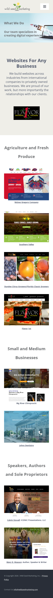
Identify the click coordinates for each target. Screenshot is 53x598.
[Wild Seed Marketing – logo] (17, 3)
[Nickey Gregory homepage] (26, 168)
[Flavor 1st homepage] (26, 295)
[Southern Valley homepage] (26, 210)
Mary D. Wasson (14, 562)
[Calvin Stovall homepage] (26, 486)
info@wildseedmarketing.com (26, 589)
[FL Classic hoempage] (26, 253)
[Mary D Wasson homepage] (26, 528)
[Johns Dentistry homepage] (26, 411)
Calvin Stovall (13, 520)
